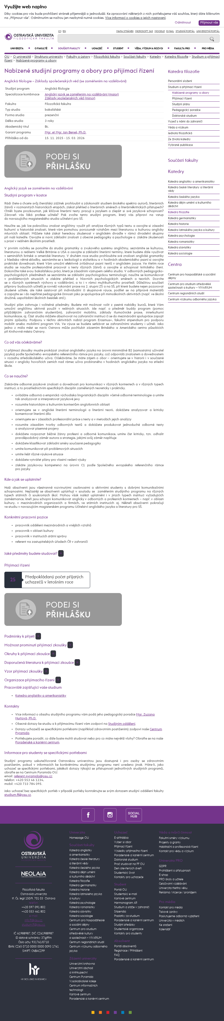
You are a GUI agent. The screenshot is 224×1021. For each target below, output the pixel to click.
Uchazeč (100, 48)
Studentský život (124, 873)
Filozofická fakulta (107, 56)
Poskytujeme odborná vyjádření (179, 916)
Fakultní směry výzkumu (174, 838)
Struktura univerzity (48, 56)
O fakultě (44, 48)
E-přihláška (121, 838)
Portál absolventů (125, 946)
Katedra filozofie (176, 56)
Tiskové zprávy (168, 912)
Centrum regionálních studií (186, 293)
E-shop (163, 875)
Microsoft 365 (144, 31)
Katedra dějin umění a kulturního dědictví (189, 204)
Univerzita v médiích (171, 920)
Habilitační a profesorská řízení (178, 847)
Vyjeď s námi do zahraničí (185, 121)
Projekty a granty (170, 842)
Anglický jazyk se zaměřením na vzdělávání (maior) (82, 94)
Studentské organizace (128, 929)
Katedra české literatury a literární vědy (190, 189)
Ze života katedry (179, 139)
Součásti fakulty (72, 48)
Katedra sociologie (180, 253)
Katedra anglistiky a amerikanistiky (40, 695)
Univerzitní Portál (208, 31)
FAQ (117, 955)
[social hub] (134, 815)
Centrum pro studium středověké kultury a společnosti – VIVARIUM (85, 933)
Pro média (208, 48)
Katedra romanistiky (181, 241)
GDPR (162, 866)
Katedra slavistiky (179, 247)
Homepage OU (79, 838)
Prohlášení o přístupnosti (174, 870)
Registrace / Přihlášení (128, 950)
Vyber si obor (122, 842)
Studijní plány (181, 104)
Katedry (155, 56)
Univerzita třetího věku (173, 888)
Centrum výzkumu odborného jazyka (192, 299)
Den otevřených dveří (128, 868)
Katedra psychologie (181, 235)
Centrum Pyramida (81, 977)
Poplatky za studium (127, 916)
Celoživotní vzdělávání (173, 883)
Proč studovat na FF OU (129, 864)
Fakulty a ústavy (78, 56)
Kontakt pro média (170, 907)
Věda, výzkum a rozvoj (152, 48)
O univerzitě (22, 56)
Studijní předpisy (124, 924)
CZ (59, 31)
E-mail (170, 31)
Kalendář (164, 929)
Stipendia (120, 911)
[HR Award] (33, 971)
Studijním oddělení (121, 724)
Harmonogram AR (125, 903)
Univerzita (20, 48)
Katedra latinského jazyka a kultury (191, 229)
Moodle (160, 31)
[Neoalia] (33, 874)
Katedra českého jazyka (183, 196)
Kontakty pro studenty (128, 933)
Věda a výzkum (178, 127)
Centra (175, 264)
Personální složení (180, 81)
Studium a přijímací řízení (185, 87)
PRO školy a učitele (171, 879)
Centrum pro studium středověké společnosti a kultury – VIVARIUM (190, 286)
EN (64, 31)
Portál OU (120, 889)
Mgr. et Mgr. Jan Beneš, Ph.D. (65, 132)
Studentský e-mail (125, 894)
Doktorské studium (184, 115)
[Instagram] (110, 815)
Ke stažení (165, 925)
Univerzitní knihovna (82, 964)
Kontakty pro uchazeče (128, 877)
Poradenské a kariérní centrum (37, 742)
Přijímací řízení (182, 98)
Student (121, 48)
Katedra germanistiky (182, 218)
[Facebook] (88, 815)
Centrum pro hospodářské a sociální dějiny (192, 276)
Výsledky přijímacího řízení (131, 851)
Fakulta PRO (185, 48)
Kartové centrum (80, 994)
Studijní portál (185, 31)
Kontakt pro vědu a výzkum (176, 851)
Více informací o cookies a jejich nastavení (135, 18)
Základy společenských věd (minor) (70, 98)
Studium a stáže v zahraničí (131, 907)
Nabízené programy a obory (36, 60)
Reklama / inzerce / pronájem (177, 892)
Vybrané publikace (180, 144)
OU (6, 56)
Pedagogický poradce (186, 110)
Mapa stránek (125, 31)
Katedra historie (178, 223)
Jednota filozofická (180, 133)
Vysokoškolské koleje (82, 981)
